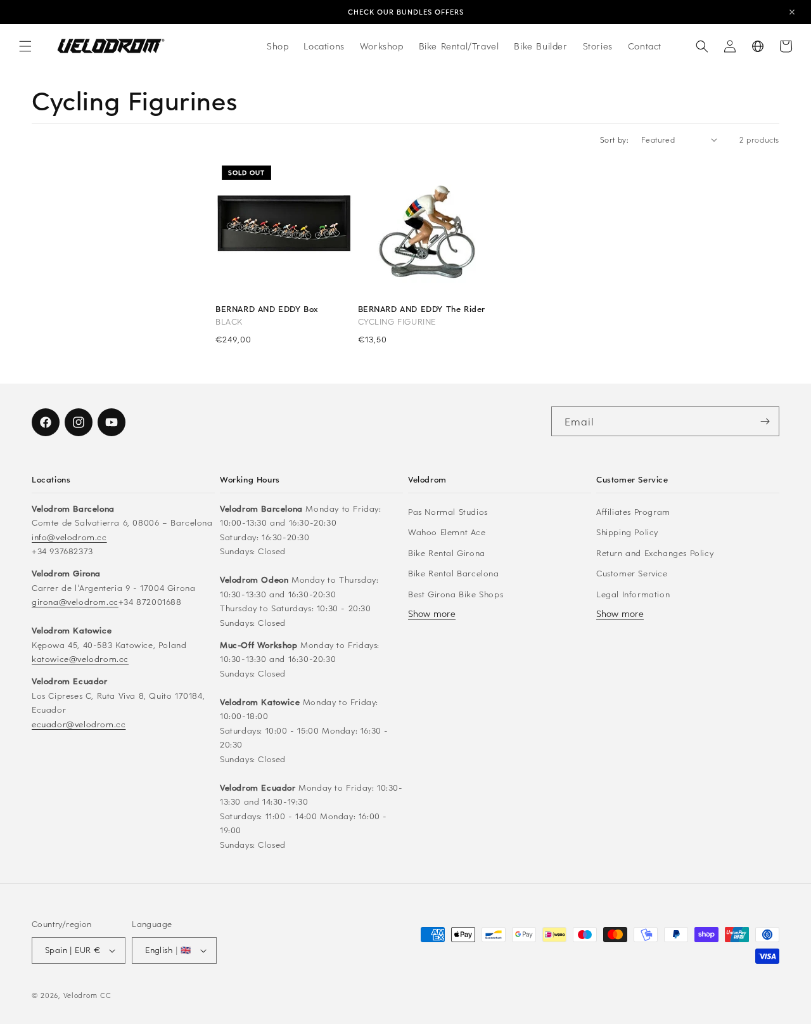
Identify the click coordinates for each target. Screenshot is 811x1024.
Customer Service (632, 572)
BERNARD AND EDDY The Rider (422, 309)
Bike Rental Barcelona (453, 572)
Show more (432, 613)
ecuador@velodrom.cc (78, 723)
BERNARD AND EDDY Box (266, 309)
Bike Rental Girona (446, 552)
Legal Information (633, 593)
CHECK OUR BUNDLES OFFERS (406, 11)
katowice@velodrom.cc (80, 658)
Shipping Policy (627, 531)
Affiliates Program (633, 511)
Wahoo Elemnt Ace (447, 531)
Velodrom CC (87, 995)
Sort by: (614, 139)
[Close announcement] (791, 12)
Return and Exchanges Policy (654, 552)
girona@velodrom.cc (75, 601)
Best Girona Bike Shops (455, 593)
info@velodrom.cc (69, 536)
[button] (25, 46)
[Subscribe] (765, 421)
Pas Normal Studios (448, 511)
